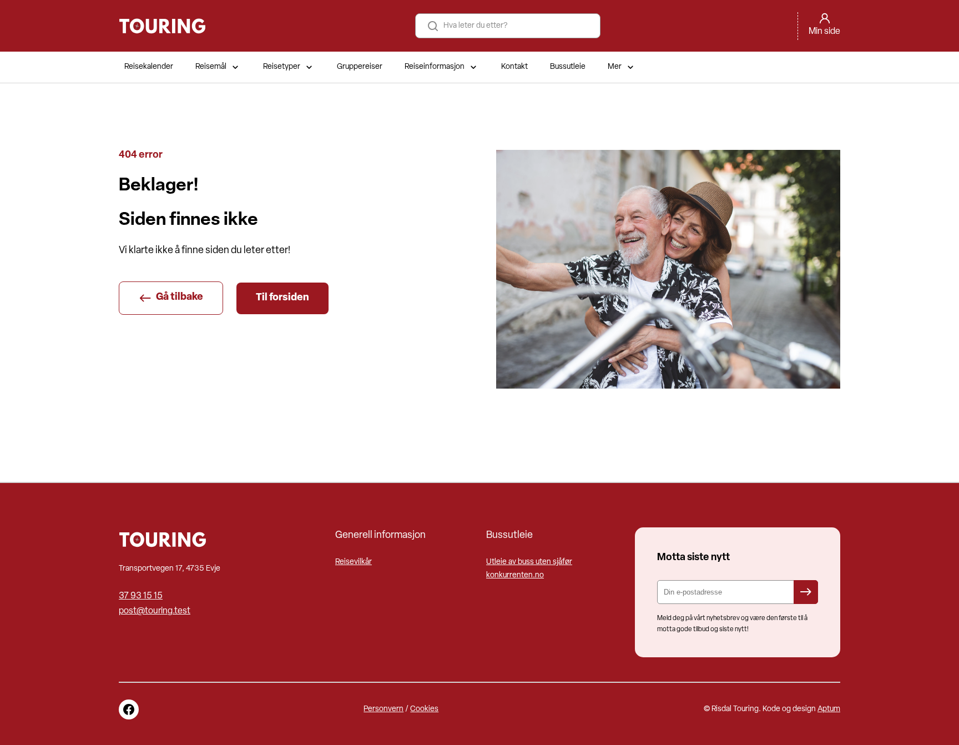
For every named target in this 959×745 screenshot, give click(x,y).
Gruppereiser (359, 67)
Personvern (383, 709)
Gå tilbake (179, 298)
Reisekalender (148, 67)
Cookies (424, 709)
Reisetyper (281, 67)
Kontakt (514, 67)
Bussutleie (568, 67)
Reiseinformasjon (435, 67)
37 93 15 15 (141, 596)
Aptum (828, 709)
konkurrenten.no (515, 575)
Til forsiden (282, 298)
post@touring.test (154, 611)
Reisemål (210, 67)
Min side (824, 31)
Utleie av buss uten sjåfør (529, 562)
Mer (615, 67)
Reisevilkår (353, 562)
